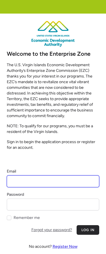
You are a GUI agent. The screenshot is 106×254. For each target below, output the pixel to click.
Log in (87, 230)
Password (15, 194)
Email (11, 171)
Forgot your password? (51, 229)
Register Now (65, 246)
